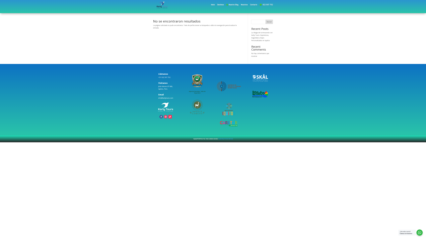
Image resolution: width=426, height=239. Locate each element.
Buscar (269, 22)
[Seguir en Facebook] (161, 117)
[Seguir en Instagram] (165, 117)
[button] (197, 83)
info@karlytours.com (165, 98)
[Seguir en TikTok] (170, 117)
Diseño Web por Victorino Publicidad (225, 139)
